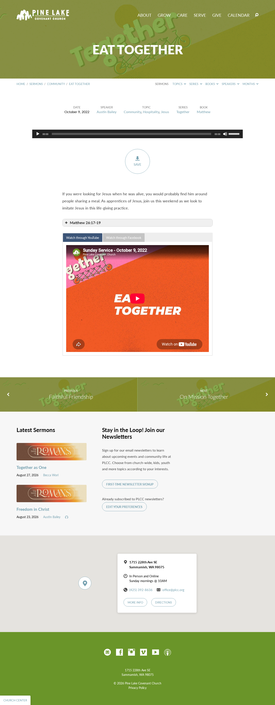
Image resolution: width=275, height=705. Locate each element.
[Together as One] (52, 457)
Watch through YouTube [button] (82, 237)
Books (210, 84)
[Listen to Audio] (66, 517)
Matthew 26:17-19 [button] (85, 222)
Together (182, 111)
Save (137, 164)
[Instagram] (131, 652)
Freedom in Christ (33, 509)
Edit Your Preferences (124, 507)
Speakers (229, 84)
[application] (137, 134)
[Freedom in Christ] (52, 498)
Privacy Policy (137, 688)
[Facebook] (119, 652)
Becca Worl (50, 475)
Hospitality (151, 111)
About (144, 15)
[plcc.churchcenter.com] (107, 652)
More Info (135, 602)
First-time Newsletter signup (130, 484)
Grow (164, 15)
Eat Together (79, 84)
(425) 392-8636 (141, 589)
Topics (178, 84)
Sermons (36, 84)
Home (21, 84)
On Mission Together (204, 396)
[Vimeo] (143, 652)
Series (194, 84)
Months (249, 84)
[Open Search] (256, 15)
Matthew (204, 111)
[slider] (235, 133)
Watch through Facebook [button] (123, 237)
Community (56, 84)
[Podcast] (167, 652)
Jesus (165, 111)
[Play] (38, 134)
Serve (200, 15)
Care (182, 15)
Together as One (31, 467)
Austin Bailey (106, 111)
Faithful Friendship (71, 396)
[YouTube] (155, 652)
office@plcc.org (173, 589)
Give (217, 15)
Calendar (238, 15)
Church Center (15, 700)
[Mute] (225, 134)
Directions (163, 602)
